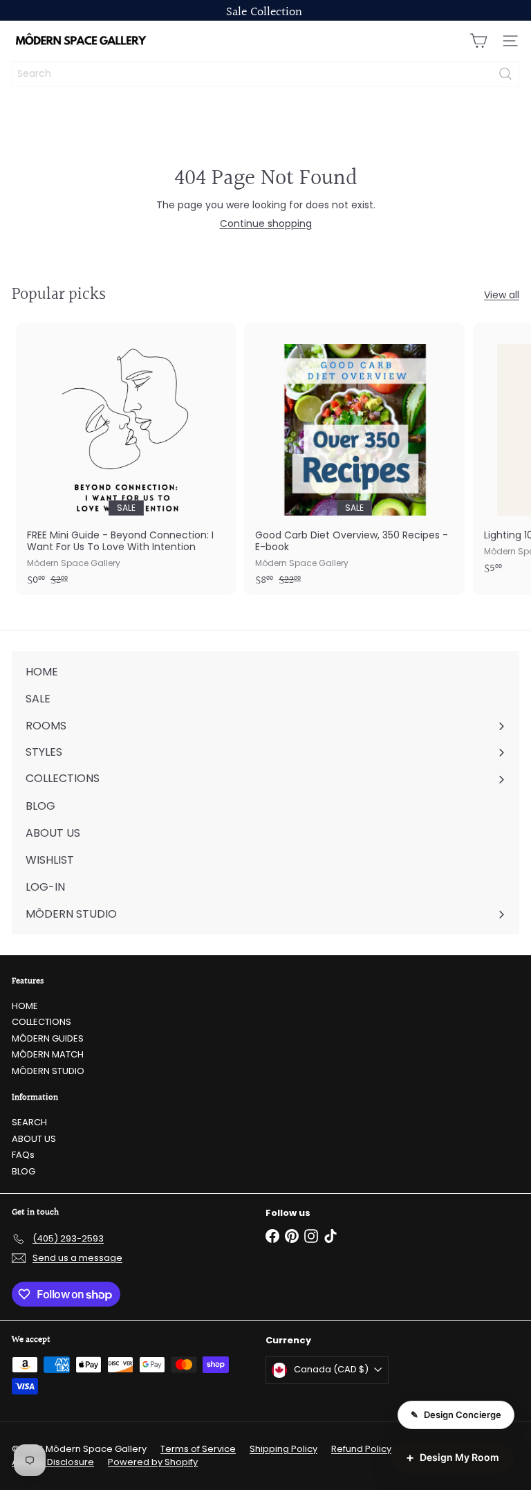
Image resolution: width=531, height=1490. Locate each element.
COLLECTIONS (41, 1021)
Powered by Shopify (153, 1462)
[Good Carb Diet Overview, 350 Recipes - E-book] (354, 458)
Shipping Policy (283, 1448)
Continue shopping (266, 223)
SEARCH (29, 1122)
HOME (25, 1005)
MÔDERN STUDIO (48, 1071)
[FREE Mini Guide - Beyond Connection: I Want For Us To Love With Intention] (126, 458)
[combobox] (265, 74)
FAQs (23, 1154)
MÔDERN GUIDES (48, 1038)
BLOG (23, 1171)
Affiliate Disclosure (53, 1462)
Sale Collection (264, 12)
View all (501, 295)
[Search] (505, 74)
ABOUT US (34, 1138)
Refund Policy (361, 1448)
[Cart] (478, 41)
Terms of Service (198, 1448)
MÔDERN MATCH (48, 1054)
